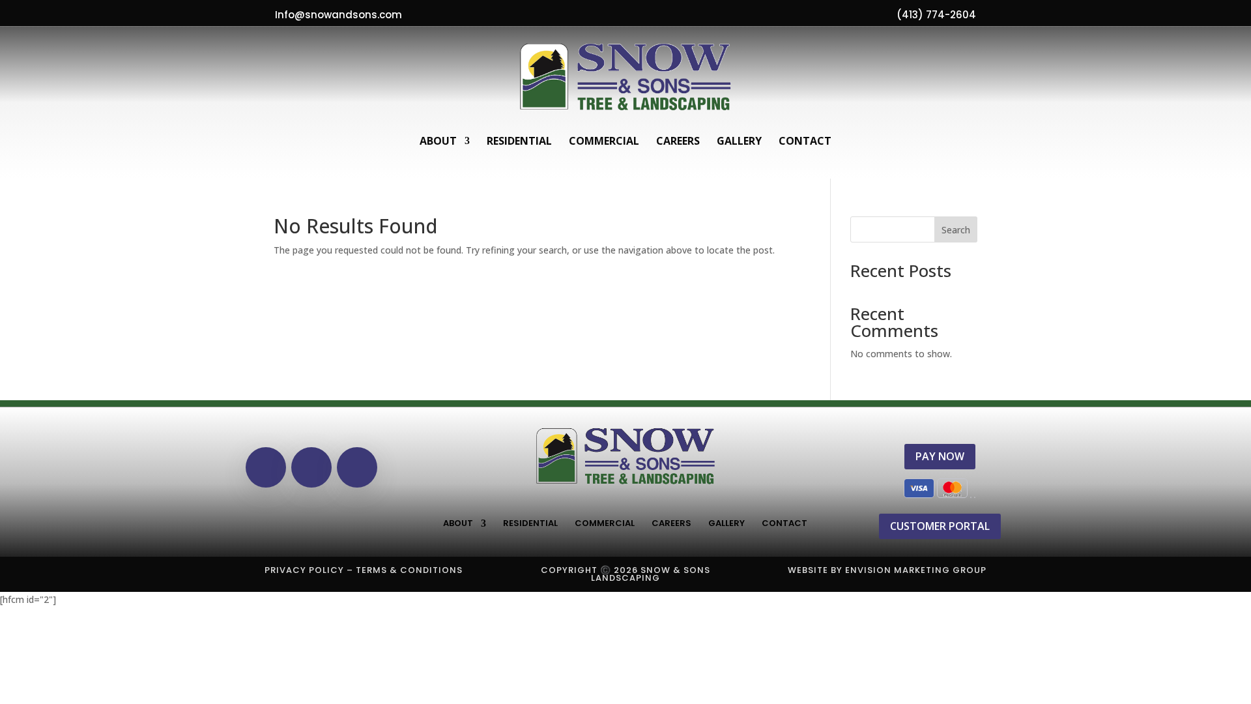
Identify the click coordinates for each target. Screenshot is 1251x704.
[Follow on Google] (311, 467)
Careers (678, 141)
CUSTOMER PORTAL (940, 526)
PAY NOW (939, 456)
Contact (805, 141)
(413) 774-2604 (936, 15)
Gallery (739, 141)
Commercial (604, 141)
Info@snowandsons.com (338, 15)
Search (956, 230)
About (438, 141)
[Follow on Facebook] (266, 467)
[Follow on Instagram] (357, 467)
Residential (519, 141)
